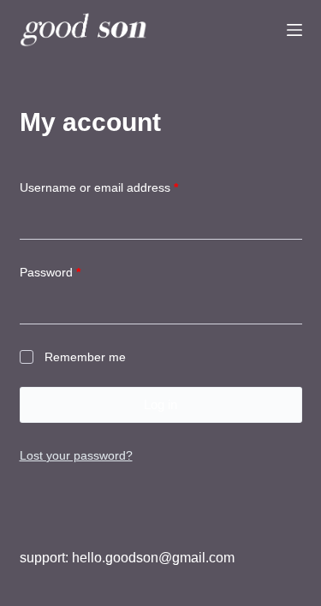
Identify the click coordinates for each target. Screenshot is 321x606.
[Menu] (294, 30)
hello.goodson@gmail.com (153, 557)
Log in (160, 404)
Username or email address (123, 187)
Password (74, 271)
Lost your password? (76, 455)
